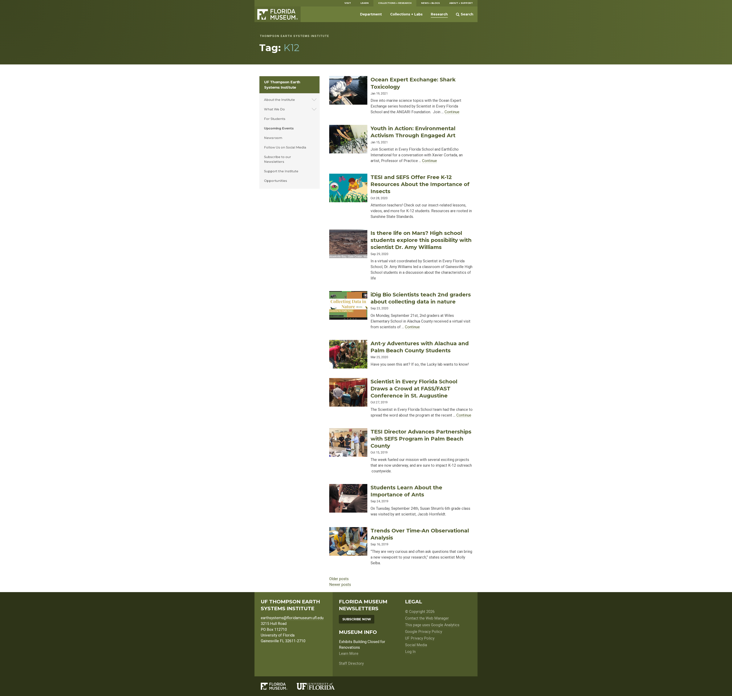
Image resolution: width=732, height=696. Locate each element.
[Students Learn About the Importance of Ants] (348, 487)
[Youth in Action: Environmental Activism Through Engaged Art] (348, 127)
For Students (274, 119)
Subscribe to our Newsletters (277, 159)
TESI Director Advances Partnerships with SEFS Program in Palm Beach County (421, 438)
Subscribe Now (356, 619)
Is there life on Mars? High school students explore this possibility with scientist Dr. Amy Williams (421, 240)
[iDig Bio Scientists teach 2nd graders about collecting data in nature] (348, 294)
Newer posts (340, 584)
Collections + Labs (406, 14)
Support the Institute (281, 171)
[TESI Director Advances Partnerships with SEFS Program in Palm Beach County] (348, 431)
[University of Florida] (320, 686)
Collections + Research (395, 3)
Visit (347, 3)
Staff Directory (351, 663)
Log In (410, 651)
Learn (364, 3)
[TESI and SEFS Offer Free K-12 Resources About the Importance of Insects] (348, 176)
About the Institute (279, 100)
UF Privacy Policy (419, 638)
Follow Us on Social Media (285, 147)
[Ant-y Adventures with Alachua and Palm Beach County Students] (348, 342)
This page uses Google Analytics (432, 625)
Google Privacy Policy (423, 631)
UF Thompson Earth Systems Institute (282, 85)
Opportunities (275, 181)
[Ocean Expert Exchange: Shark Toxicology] (348, 79)
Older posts (339, 578)
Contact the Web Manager (427, 618)
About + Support (461, 3)
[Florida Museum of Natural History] (279, 686)
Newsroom (273, 138)
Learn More (348, 653)
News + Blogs (430, 3)
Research (439, 14)
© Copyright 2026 (420, 611)
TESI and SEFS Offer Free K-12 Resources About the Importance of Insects (420, 184)
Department (371, 14)
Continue (452, 112)
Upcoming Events (279, 128)
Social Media (416, 645)
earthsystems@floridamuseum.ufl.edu (292, 618)
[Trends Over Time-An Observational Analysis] (348, 530)
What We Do (274, 109)
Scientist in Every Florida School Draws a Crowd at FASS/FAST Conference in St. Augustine (414, 388)
